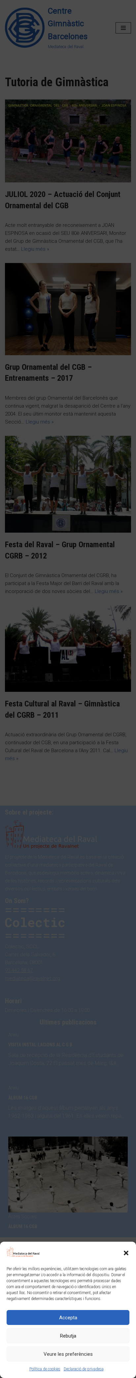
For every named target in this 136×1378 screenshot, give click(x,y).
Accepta (68, 1318)
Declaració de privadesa (84, 1369)
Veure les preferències (68, 1354)
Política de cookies (44, 1369)
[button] (126, 1253)
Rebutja (68, 1336)
